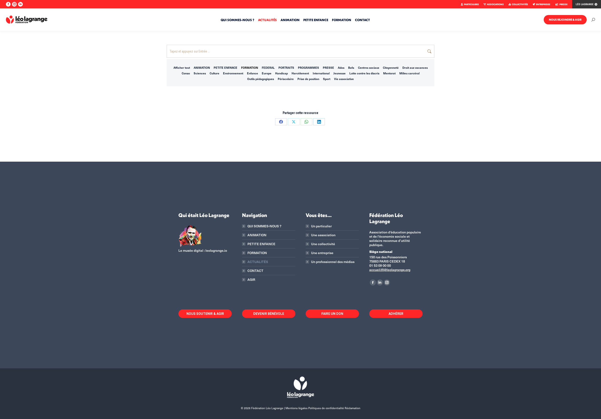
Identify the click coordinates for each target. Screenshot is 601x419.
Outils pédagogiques (260, 79)
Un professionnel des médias (332, 262)
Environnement (233, 73)
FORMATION (249, 67)
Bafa (351, 67)
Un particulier (321, 226)
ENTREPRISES (543, 4)
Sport (326, 79)
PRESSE (563, 4)
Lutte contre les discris (364, 73)
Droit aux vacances (415, 67)
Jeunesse (339, 73)
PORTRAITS (286, 67)
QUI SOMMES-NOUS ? (264, 226)
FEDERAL (268, 67)
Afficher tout (181, 67)
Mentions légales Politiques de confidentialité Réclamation (322, 408)
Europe (266, 73)
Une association (323, 235)
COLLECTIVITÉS (520, 4)
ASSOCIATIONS (495, 4)
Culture (214, 73)
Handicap (281, 73)
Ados (341, 67)
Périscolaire (286, 79)
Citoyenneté (391, 67)
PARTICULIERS (471, 4)
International (321, 73)
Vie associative (344, 79)
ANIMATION (202, 67)
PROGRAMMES (308, 67)
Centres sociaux (368, 67)
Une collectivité (323, 244)
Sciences (200, 73)
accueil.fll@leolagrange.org (389, 269)
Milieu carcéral (409, 73)
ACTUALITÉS (257, 262)
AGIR (251, 280)
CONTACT (255, 271)
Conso (186, 73)
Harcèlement (300, 73)
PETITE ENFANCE (225, 67)
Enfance (252, 73)
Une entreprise (322, 253)
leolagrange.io (216, 250)
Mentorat (389, 73)
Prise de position (308, 79)
